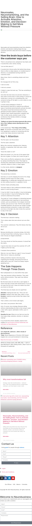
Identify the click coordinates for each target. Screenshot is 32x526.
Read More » (6, 389)
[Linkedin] (9, 478)
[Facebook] (5, 478)
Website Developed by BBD (7, 491)
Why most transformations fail (14, 379)
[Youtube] (13, 478)
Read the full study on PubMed (9, 339)
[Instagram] (2, 478)
